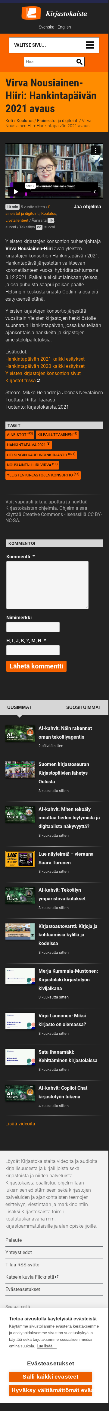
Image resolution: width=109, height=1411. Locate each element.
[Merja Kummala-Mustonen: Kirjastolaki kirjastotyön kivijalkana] (20, 976)
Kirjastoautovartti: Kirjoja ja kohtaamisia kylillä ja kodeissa (68, 935)
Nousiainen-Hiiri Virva (32, 464)
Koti (9, 120)
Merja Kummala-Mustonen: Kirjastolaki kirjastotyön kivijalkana (68, 979)
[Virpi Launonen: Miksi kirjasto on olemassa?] (20, 1021)
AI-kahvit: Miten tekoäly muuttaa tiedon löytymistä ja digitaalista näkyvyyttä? (69, 818)
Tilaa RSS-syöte (22, 1265)
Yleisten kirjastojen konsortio (43, 474)
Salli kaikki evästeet (50, 1376)
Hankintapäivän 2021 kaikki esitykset (45, 359)
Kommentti (20, 557)
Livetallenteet (16, 220)
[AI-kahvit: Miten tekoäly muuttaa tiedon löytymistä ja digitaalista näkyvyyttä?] (20, 814)
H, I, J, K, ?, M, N (26, 641)
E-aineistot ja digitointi (57, 120)
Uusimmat (19, 707)
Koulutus (25, 120)
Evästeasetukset (50, 1363)
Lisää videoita (20, 1124)
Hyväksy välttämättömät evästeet (51, 1390)
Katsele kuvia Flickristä (29, 1277)
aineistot (20, 434)
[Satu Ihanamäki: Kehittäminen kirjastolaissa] (20, 1057)
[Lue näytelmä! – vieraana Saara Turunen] (20, 859)
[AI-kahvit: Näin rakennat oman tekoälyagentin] (20, 733)
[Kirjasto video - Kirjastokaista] (31, 12)
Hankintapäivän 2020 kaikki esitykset (45, 366)
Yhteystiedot (18, 1252)
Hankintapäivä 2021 (28, 444)
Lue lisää (44, 1346)
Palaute (13, 1240)
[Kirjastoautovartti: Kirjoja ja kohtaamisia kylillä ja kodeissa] (20, 931)
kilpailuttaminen (57, 434)
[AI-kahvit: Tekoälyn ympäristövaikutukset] (20, 895)
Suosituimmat (83, 707)
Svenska (46, 27)
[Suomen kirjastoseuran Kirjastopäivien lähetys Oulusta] (20, 769)
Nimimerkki (19, 617)
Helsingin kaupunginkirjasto (41, 454)
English (64, 27)
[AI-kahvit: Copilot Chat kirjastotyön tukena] (20, 1093)
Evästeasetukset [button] (22, 1289)
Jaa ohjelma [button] (87, 206)
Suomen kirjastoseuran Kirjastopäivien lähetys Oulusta (64, 773)
